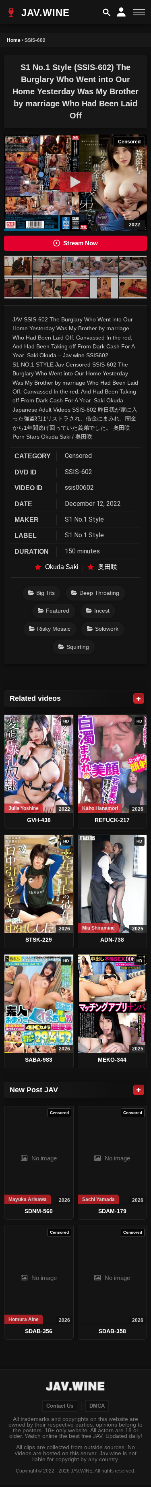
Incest (102, 610)
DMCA (97, 1406)
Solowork (106, 628)
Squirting (77, 647)
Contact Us (59, 1406)
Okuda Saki (62, 566)
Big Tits (45, 593)
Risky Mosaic (53, 628)
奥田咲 (107, 566)
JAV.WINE (44, 12)
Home (14, 39)
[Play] (76, 182)
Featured (57, 610)
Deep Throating (99, 593)
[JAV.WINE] (75, 1387)
